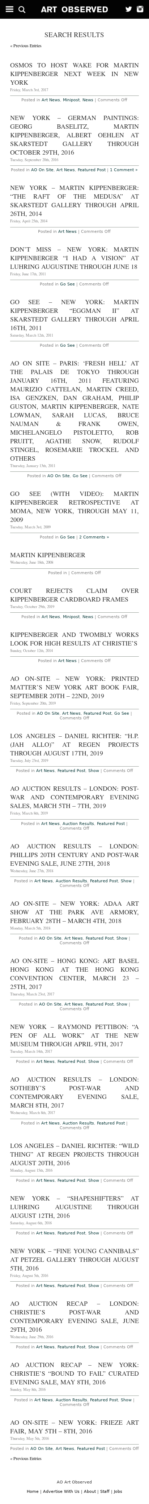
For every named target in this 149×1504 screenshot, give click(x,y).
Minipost (71, 100)
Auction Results (78, 823)
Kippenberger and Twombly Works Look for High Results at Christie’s (74, 638)
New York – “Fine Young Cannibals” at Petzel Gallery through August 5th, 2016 (74, 1259)
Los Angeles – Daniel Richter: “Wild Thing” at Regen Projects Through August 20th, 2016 (74, 1154)
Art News (51, 100)
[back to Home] (74, 9)
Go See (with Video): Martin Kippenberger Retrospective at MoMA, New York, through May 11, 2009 (74, 506)
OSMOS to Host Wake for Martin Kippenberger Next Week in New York (74, 73)
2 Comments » (94, 537)
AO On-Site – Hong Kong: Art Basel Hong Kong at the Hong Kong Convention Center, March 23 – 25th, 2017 (74, 973)
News (87, 100)
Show (93, 770)
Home (33, 1491)
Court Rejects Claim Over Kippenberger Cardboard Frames (74, 594)
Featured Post (92, 170)
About (90, 1491)
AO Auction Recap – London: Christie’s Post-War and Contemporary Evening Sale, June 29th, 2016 (74, 1316)
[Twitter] (126, 9)
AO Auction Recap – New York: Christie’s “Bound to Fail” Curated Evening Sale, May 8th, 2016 (74, 1373)
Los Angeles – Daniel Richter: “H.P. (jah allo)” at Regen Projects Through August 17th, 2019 (74, 744)
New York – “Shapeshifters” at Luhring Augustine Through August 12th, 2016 (74, 1207)
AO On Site (42, 170)
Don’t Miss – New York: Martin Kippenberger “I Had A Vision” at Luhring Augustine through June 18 (74, 258)
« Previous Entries (26, 45)
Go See (67, 284)
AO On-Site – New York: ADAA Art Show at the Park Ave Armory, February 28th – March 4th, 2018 (74, 912)
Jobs (118, 1491)
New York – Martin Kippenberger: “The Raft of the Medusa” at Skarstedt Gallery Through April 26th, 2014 (74, 200)
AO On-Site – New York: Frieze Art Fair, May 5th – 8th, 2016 (74, 1426)
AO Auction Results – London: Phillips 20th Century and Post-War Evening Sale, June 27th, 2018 (74, 855)
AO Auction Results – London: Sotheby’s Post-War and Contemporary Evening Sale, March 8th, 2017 (74, 1092)
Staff (105, 1491)
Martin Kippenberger (47, 554)
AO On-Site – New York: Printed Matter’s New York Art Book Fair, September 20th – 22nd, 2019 (74, 687)
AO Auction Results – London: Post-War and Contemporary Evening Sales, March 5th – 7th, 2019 (74, 797)
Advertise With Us (61, 1491)
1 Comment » (124, 170)
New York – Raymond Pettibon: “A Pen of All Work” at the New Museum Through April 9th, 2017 (74, 1035)
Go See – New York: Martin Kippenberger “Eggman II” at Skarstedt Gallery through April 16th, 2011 (74, 314)
